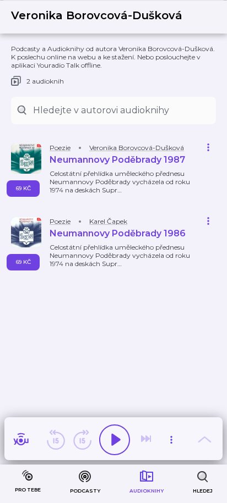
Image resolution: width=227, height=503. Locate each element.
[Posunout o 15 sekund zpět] (55, 440)
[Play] (114, 440)
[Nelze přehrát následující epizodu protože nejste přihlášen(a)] (147, 440)
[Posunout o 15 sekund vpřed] (82, 440)
